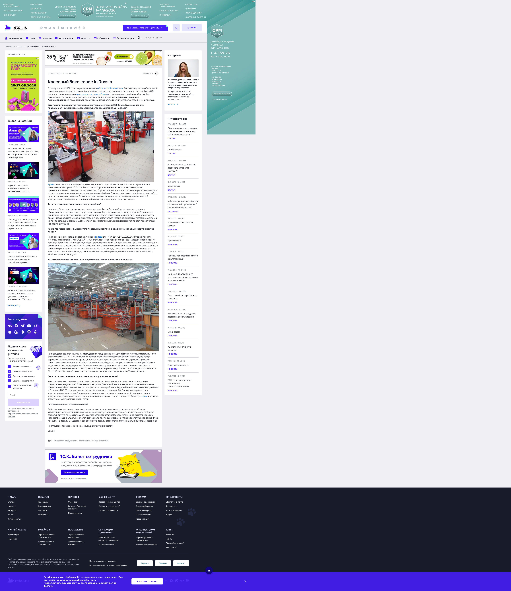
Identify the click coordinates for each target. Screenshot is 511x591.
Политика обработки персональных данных (108, 565)
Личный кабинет (18, 529)
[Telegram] (54, 27)
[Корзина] (176, 27)
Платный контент (143, 514)
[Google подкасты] (79, 27)
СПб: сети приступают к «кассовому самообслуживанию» (179, 383)
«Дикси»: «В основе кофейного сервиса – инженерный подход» (18, 188)
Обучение (73, 496)
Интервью (12, 510)
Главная (8, 46)
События (43, 496)
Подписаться (23, 402)
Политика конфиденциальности (103, 561)
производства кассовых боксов (92, 94)
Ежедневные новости (22, 366)
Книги (169, 529)
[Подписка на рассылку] (41, 27)
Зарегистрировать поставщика (76, 535)
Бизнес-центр (106, 496)
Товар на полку (142, 519)
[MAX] (49, 27)
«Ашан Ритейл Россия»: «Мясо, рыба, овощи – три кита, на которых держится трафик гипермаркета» (23, 153)
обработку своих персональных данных (23, 414)
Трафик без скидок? (175, 543)
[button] (64, 38)
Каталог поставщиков (108, 510)
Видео (169, 514)
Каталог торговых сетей (109, 506)
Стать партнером (174, 510)
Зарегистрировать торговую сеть (46, 535)
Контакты (180, 563)
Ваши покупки (14, 534)
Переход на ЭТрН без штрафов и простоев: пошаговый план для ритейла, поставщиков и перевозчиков (23, 224)
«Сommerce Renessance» (110, 88)
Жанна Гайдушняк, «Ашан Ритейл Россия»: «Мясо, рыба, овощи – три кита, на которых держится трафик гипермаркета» (183, 83)
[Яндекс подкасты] (75, 27)
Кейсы (10, 514)
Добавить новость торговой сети (46, 542)
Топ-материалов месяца (24, 376)
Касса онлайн (174, 240)
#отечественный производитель (93, 440)
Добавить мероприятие (146, 544)
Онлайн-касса (175, 149)
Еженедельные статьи (22, 371)
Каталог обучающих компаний (77, 507)
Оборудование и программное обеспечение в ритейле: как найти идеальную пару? (183, 131)
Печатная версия (144, 510)
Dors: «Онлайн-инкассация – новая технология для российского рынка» (22, 259)
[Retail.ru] (20, 27)
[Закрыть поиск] (138, 40)
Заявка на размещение (146, 502)
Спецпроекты (174, 496)
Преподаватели (75, 513)
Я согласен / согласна (147, 581)
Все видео (13, 305)
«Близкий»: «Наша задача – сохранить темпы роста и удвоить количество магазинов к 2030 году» (22, 295)
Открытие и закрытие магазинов (22, 386)
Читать (171, 104)
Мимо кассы (174, 185)
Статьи (19, 46)
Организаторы (44, 506)
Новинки (170, 534)
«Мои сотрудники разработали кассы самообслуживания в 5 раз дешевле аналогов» (183, 204)
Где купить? (171, 547)
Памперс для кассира (178, 365)
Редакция (163, 563)
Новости (12, 506)
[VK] (45, 27)
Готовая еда (171, 506)
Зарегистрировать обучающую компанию (108, 538)
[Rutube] (66, 27)
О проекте (145, 563)
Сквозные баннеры (144, 506)
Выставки (42, 510)
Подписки (12, 539)
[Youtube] (62, 27)
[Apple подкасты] (84, 27)
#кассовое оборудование (65, 440)
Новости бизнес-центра (109, 502)
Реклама (141, 496)
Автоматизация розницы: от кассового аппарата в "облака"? (182, 167)
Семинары (72, 502)
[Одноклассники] (58, 27)
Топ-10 (169, 539)
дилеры (99, 236)
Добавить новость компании (76, 542)
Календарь (43, 502)
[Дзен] (71, 27)
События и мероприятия (23, 381)
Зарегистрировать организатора (144, 538)
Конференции (44, 514)
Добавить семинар (106, 544)
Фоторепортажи (15, 519)
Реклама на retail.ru (16, 54)
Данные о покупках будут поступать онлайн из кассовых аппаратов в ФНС (183, 277)
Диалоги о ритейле (174, 502)
